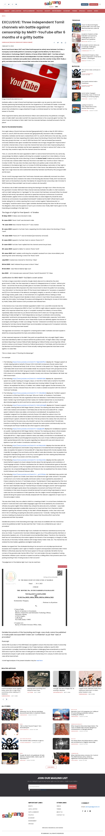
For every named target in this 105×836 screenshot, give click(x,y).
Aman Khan (23, 760)
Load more (50, 767)
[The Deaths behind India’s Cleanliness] (76, 85)
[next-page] (6, 699)
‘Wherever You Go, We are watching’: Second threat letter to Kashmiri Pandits (32, 712)
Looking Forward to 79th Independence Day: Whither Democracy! (89, 106)
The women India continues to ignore (31, 740)
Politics (73, 738)
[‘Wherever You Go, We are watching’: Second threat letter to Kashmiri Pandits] (10, 714)
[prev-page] (3, 699)
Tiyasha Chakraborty (87, 73)
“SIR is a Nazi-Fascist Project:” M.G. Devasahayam (31, 726)
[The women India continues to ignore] (76, 73)
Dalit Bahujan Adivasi (76, 77)
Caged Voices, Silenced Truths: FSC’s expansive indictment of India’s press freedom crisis (90, 690)
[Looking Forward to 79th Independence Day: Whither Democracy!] (76, 108)
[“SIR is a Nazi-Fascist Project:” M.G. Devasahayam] (10, 729)
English (51, 7)
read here (39, 660)
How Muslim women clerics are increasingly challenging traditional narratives (90, 46)
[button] (99, 4)
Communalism (85, 50)
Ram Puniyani (85, 110)
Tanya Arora (74, 760)
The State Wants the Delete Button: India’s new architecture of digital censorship (84, 741)
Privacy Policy (43, 789)
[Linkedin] (61, 42)
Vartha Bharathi (24, 729)
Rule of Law (74, 709)
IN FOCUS (75, 66)
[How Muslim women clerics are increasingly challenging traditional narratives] (76, 47)
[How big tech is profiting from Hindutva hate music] (38, 679)
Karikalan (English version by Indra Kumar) (17, 42)
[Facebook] (5, 4)
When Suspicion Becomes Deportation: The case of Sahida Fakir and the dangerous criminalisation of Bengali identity (84, 727)
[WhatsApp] (12, 4)
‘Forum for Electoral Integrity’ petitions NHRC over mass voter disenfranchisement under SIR (91, 26)
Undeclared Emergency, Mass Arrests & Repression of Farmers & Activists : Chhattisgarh (91, 56)
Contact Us (93, 4)
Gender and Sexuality (76, 724)
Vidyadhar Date (58, 692)
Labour (74, 88)
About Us (84, 4)
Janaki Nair (84, 99)
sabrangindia (6, 696)
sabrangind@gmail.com (92, 807)
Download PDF (62, 567)
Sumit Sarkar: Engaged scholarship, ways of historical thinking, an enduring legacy (91, 94)
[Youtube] (16, 4)
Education (84, 41)
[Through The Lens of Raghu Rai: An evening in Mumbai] (64, 679)
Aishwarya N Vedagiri (87, 85)
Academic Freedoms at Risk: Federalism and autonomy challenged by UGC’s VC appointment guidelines (90, 36)
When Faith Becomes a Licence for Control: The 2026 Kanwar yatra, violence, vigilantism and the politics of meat (84, 756)
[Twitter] (8, 4)
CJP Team (30, 692)
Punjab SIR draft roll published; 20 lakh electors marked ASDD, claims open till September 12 (32, 756)
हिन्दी (56, 7)
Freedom (84, 60)
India (83, 30)
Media (3, 16)
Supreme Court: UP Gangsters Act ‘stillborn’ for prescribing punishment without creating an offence (85, 713)
